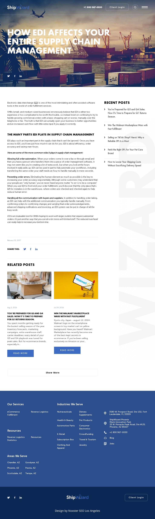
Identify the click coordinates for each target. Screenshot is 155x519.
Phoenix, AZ (13, 468)
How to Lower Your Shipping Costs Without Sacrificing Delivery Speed (124, 163)
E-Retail (61, 434)
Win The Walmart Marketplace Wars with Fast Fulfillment (128, 127)
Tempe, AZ (30, 473)
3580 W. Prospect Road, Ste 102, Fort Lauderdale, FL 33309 (128, 413)
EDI (36, 103)
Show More (53, 372)
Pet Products (85, 420)
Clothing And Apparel (63, 446)
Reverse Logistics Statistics (16, 438)
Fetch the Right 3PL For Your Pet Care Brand (125, 151)
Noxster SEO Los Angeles (84, 511)
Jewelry (83, 445)
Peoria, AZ (30, 468)
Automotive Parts (66, 425)
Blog (112, 438)
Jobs (112, 443)
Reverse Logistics (39, 412)
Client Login (117, 7)
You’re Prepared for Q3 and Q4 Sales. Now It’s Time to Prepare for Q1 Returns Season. (25, 316)
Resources (36, 437)
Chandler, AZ (13, 462)
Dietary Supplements (85, 413)
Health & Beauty (65, 420)
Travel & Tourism (87, 439)
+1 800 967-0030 (118, 432)
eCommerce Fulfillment (13, 413)
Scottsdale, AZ (14, 473)
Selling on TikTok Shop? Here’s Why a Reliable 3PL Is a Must (126, 139)
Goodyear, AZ (32, 462)
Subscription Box (65, 439)
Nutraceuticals (64, 412)
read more (20, 353)
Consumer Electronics (84, 427)
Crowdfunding (86, 434)
